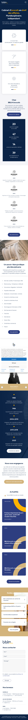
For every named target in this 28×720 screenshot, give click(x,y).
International (7, 317)
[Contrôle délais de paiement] (14, 614)
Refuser (14, 363)
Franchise (6, 313)
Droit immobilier (7, 303)
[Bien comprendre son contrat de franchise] (14, 599)
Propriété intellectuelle (9, 290)
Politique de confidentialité (6, 717)
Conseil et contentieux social (11, 297)
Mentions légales (22, 716)
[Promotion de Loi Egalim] (14, 622)
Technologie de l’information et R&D (12, 307)
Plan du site (14, 717)
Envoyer (7, 680)
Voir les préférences (14, 366)
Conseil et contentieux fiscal (11, 300)
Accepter (14, 359)
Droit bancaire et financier (10, 310)
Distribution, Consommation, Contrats (13, 294)
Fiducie (6, 326)
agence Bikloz (24, 717)
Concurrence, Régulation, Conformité (13, 287)
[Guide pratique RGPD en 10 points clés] (14, 607)
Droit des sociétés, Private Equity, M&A (13, 280)
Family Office (7, 320)
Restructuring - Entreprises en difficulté (13, 284)
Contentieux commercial (10, 323)
